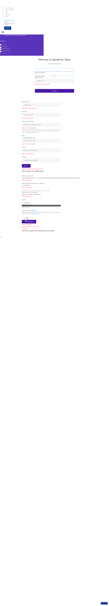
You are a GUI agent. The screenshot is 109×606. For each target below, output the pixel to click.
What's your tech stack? (28, 176)
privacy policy (36, 213)
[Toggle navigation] (2, 32)
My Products (7, 20)
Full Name (24, 111)
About (6, 16)
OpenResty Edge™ (9, 9)
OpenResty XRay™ (9, 8)
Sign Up (7, 28)
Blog (6, 13)
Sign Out (6, 22)
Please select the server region (29, 192)
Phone (23, 135)
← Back (26, 218)
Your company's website (28, 121)
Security (12, 20)
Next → (26, 166)
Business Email (26, 101)
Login (7, 24)
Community (8, 14)
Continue (54, 91)
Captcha (24, 199)
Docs (6, 11)
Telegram (24, 157)
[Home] (49, 2)
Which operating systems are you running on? (33, 183)
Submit (32, 221)
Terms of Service (31, 210)
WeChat (24, 147)
